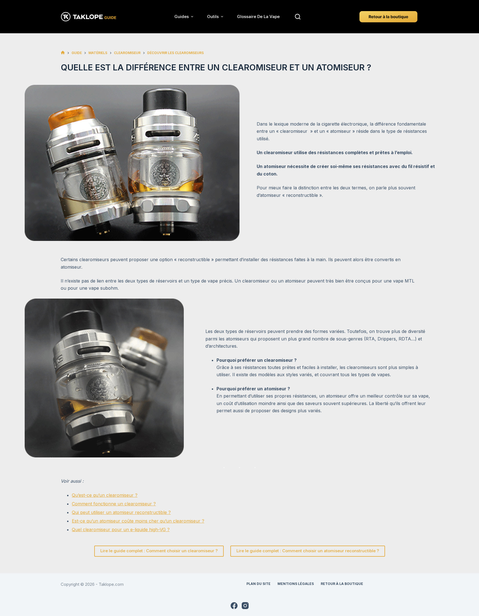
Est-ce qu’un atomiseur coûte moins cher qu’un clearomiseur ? (138, 521)
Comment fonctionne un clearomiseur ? (114, 503)
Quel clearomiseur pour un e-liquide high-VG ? (121, 529)
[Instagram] (245, 605)
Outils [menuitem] (213, 16)
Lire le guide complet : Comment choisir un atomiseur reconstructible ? (307, 550)
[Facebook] (234, 605)
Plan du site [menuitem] (258, 584)
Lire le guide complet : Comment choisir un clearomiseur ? (159, 550)
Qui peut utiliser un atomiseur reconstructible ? (121, 512)
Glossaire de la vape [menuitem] (258, 16)
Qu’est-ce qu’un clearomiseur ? (104, 495)
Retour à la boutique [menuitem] (342, 584)
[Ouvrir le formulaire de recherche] (297, 16)
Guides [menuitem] (181, 16)
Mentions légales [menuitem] (295, 584)
